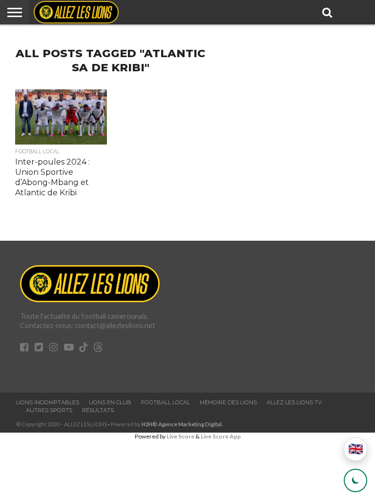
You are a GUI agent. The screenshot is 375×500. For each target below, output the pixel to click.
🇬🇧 (355, 449)
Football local (165, 402)
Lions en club (110, 402)
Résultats (98, 410)
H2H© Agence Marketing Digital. (182, 424)
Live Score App (221, 436)
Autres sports (49, 410)
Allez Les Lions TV (294, 402)
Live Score (180, 436)
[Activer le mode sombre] (355, 480)
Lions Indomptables (47, 402)
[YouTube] (69, 348)
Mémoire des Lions (228, 402)
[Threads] (98, 349)
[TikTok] (83, 349)
